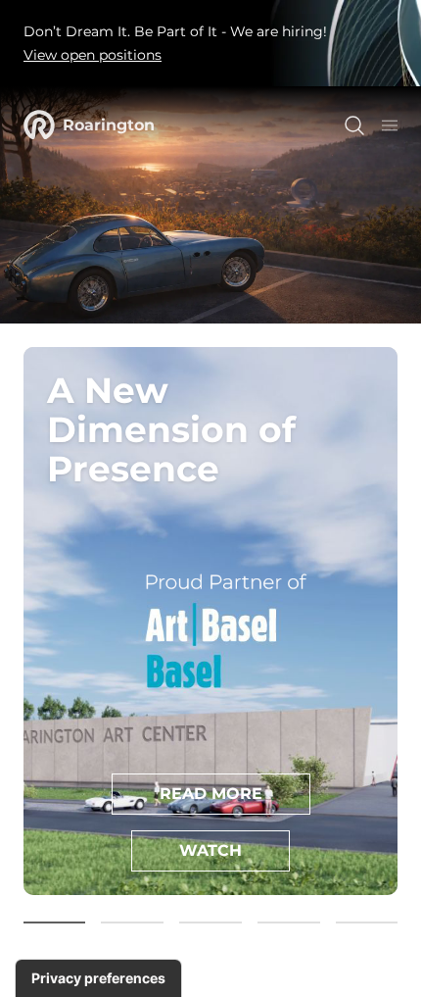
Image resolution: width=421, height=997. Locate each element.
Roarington (109, 125)
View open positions (92, 55)
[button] (54, 922)
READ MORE (211, 793)
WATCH (210, 850)
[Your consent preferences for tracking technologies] (98, 978)
